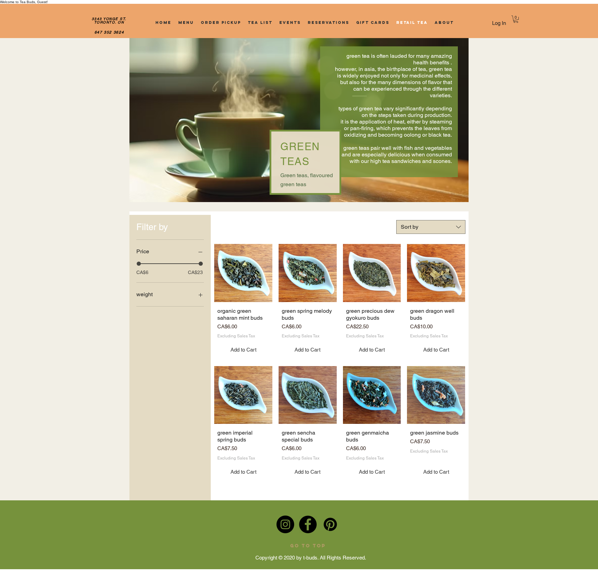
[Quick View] (243, 273)
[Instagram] (285, 524)
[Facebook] (308, 524)
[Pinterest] (330, 524)
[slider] (139, 264)
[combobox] (430, 227)
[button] (515, 19)
